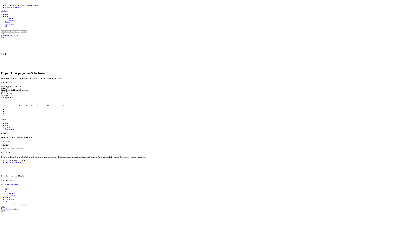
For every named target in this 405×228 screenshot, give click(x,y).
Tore (6, 125)
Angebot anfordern (7, 35)
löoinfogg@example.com (13, 162)
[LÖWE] (4, 11)
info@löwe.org (15, 7)
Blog (6, 26)
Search (24, 31)
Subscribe (5, 145)
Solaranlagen (9, 24)
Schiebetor (12, 20)
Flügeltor (12, 18)
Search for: (4, 82)
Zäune (7, 14)
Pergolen (8, 22)
